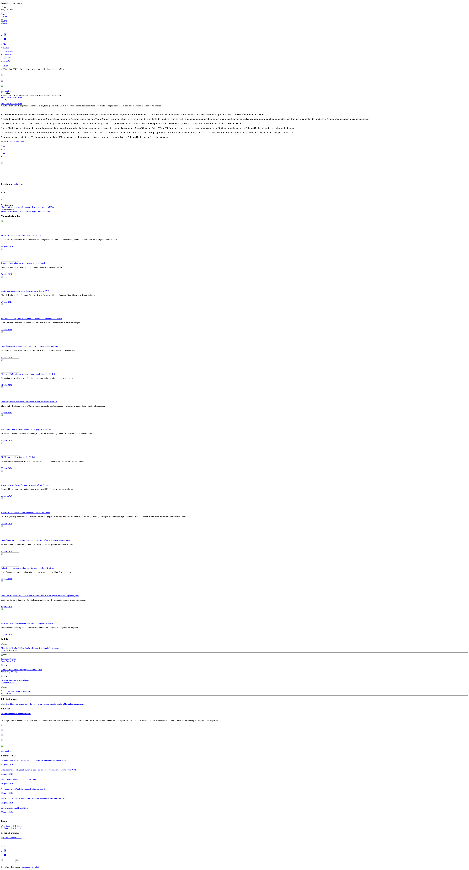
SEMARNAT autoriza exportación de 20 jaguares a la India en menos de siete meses (33, 798)
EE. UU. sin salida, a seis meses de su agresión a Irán (21, 235)
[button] (4, 91)
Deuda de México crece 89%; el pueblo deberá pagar (21, 670)
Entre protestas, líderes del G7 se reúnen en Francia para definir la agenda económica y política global (40, 596)
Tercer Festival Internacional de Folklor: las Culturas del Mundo (25, 513)
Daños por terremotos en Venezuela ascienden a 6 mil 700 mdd (25, 485)
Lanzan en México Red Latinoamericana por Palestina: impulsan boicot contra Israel (33, 760)
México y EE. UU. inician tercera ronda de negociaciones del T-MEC (28, 374)
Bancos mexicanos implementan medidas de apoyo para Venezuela (26, 429)
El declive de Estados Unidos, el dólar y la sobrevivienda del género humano (30, 648)
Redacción (5, 97)
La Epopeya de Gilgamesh (11, 828)
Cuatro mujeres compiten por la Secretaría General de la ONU (25, 291)
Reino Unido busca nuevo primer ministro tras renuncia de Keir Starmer (28, 568)
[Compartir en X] (5, 100)
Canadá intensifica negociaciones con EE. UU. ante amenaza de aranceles (29, 346)
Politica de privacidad (30, 867)
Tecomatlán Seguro (8, 659)
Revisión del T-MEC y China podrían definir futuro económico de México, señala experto (35, 540)
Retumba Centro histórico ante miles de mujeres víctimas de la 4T (26, 211)
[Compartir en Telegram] (4, 156)
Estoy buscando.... (8, 9)
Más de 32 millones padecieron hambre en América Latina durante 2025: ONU (31, 319)
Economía (7, 58)
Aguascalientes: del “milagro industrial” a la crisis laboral (23, 789)
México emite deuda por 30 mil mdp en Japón (18, 779)
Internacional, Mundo (18, 141)
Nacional (6, 44)
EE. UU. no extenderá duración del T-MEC (18, 457)
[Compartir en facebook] (4, 146)
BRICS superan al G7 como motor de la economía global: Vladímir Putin (29, 623)
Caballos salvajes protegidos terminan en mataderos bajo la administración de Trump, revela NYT (38, 770)
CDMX (6, 48)
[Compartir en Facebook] (2, 100)
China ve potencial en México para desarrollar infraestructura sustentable (29, 402)
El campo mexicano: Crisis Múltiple (15, 680)
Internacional (8, 51)
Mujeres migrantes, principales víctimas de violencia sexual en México (28, 207)
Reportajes (7, 54)
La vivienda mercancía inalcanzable (16, 714)
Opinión (6, 61)
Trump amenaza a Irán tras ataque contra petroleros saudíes (23, 263)
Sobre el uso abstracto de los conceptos (16, 691)
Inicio (5, 66)
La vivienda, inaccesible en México (14, 808)
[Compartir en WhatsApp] (9, 100)
